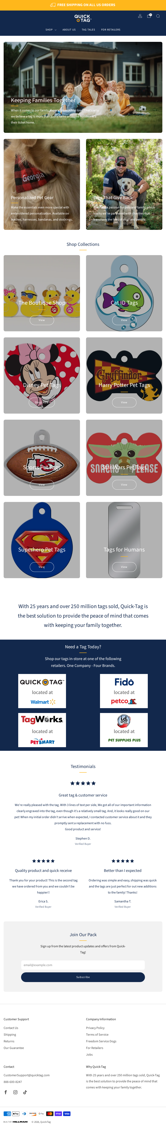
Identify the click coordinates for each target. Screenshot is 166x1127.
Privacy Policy (95, 1028)
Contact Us (11, 1028)
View (42, 320)
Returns (9, 1041)
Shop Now (42, 402)
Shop (49, 30)
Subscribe (83, 977)
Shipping (10, 1034)
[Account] (140, 16)
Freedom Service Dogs (101, 1041)
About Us (69, 30)
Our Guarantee (14, 1048)
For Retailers (110, 30)
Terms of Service (97, 1034)
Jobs (89, 1054)
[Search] (158, 16)
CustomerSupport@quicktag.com (27, 1075)
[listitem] (83, 5)
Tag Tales (88, 30)
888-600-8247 (13, 1082)
